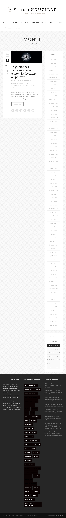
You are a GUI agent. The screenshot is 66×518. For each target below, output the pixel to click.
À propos (16, 22)
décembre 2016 (53, 318)
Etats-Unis (29, 436)
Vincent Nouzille (18, 83)
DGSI (26, 416)
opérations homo (31, 472)
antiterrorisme (30, 393)
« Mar (49, 367)
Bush (27, 408)
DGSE (32, 412)
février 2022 (53, 147)
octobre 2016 (53, 321)
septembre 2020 (54, 190)
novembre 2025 (53, 74)
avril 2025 (54, 88)
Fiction (59, 22)
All (20, 85)
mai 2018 (53, 263)
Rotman (28, 487)
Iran (33, 448)
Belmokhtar (29, 405)
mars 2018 (54, 270)
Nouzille (37, 468)
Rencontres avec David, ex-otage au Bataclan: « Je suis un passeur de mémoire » (54, 411)
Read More (17, 104)
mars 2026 (53, 67)
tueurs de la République (29, 504)
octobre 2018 (53, 252)
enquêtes (28, 424)
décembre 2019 (53, 208)
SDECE (27, 495)
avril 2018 (54, 267)
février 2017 (53, 310)
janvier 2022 (53, 150)
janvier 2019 (53, 241)
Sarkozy (36, 491)
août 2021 (53, 165)
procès (36, 476)
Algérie (37, 389)
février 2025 (53, 92)
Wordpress (59, 515)
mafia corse (17, 80)
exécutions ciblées (31, 440)
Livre (23, 85)
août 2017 (53, 292)
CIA (26, 412)
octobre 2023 (53, 121)
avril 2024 (54, 110)
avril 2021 (54, 176)
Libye (36, 456)
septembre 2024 (54, 107)
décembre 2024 (53, 99)
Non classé (29, 85)
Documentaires (38, 22)
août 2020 (54, 194)
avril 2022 (54, 139)
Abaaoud (28, 389)
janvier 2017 (53, 314)
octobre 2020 (53, 187)
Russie (36, 487)
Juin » (57, 367)
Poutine (28, 476)
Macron (28, 460)
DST (26, 420)
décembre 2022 (53, 128)
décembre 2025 (53, 70)
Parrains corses (26, 80)
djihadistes (35, 416)
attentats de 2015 (31, 401)
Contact (18, 28)
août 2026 (54, 59)
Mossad (27, 468)
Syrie (34, 495)
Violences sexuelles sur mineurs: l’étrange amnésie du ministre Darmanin (53, 399)
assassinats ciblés (31, 397)
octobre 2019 (53, 212)
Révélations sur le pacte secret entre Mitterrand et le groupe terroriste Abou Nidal (53, 433)
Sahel (27, 491)
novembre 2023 (53, 117)
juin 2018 (53, 259)
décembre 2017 (53, 278)
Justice (35, 452)
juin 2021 (53, 172)
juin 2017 (53, 296)
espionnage (29, 428)
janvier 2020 (53, 205)
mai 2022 (53, 136)
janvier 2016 (53, 325)
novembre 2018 (53, 248)
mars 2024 (53, 114)
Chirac (34, 408)
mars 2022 (54, 143)
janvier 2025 (53, 96)
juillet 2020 (53, 198)
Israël (27, 452)
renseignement (30, 483)
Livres (26, 22)
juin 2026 (53, 63)
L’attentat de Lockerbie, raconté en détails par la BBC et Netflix (53, 385)
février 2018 (53, 274)
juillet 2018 (53, 256)
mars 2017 (54, 307)
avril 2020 (54, 201)
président (28, 479)
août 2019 (53, 219)
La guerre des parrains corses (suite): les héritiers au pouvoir (24, 72)
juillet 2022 (53, 132)
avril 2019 (54, 230)
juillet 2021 (53, 168)
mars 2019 (54, 234)
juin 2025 (53, 85)
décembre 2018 (53, 245)
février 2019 (53, 238)
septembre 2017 (53, 288)
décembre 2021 (53, 154)
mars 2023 (54, 125)
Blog (9, 28)
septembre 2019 (53, 216)
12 (55, 352)
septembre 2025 (53, 77)
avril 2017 (54, 303)
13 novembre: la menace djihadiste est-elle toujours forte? (53, 418)
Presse (50, 22)
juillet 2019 (53, 223)
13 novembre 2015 (30, 385)
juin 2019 (53, 227)
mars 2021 (54, 179)
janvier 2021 (53, 183)
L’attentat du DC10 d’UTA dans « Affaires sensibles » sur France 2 (54, 392)
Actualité (16, 85)
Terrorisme (29, 499)
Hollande (37, 444)
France (27, 444)
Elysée (33, 420)
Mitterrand (29, 464)
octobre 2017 (53, 285)
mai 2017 (53, 299)
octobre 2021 (53, 157)
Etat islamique (30, 432)
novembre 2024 (53, 103)
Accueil (6, 22)
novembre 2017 (53, 281)
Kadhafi (28, 456)
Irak (26, 448)
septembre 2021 (53, 161)
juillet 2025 (53, 81)
